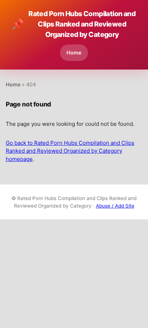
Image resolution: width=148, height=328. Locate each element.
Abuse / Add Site (115, 206)
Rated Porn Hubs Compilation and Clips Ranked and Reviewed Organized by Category (73, 24)
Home (74, 52)
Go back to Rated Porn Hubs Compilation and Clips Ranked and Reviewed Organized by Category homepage (70, 150)
